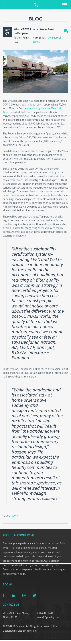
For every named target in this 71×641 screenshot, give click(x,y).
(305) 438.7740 (45, 613)
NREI (15, 516)
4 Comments (66, 31)
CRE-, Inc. (27, 630)
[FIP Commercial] (7, 4)
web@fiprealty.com (48, 617)
